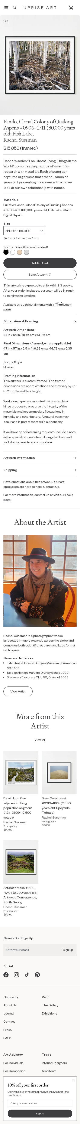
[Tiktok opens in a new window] (27, 974)
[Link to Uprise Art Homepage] (40, 7)
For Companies (14, 1071)
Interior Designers (54, 1063)
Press (7, 1030)
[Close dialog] (73, 1080)
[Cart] (71, 8)
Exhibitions (49, 1013)
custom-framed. (36, 381)
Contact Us (51, 487)
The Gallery (50, 1005)
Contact (9, 1021)
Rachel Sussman (20, 140)
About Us (10, 1005)
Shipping (10, 470)
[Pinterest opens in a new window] (37, 974)
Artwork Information (19, 458)
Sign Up (40, 1113)
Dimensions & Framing (20, 321)
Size (6, 224)
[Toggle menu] (6, 7)
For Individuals (13, 1063)
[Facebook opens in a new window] (6, 974)
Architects (49, 1071)
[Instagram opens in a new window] (16, 974)
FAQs (7, 1038)
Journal (8, 1013)
